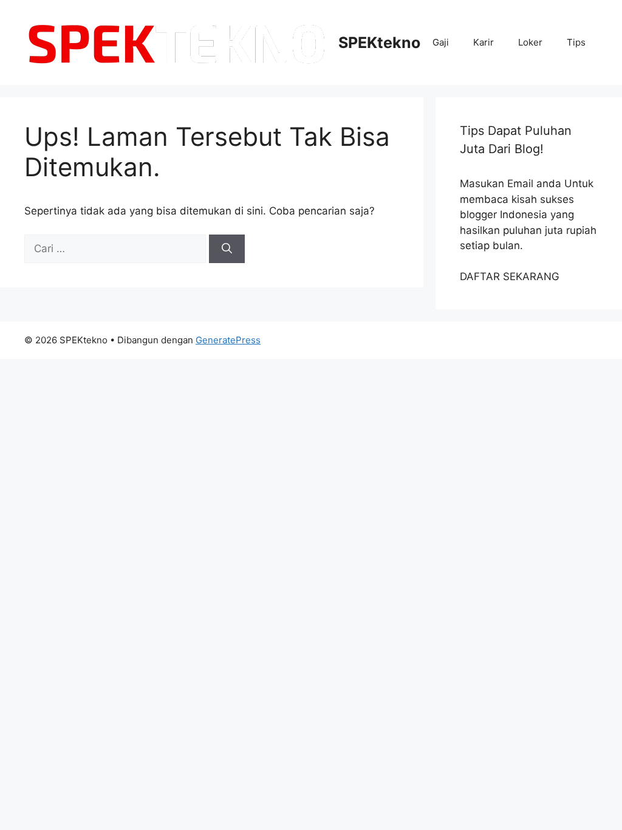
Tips (576, 42)
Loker (530, 42)
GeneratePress (228, 340)
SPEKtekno (379, 42)
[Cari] (227, 249)
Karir (483, 42)
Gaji (440, 42)
